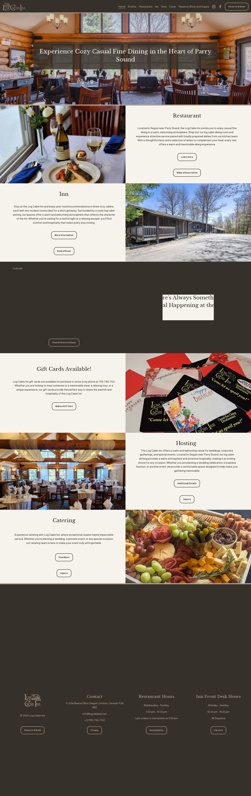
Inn (156, 6)
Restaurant (145, 6)
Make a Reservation (187, 173)
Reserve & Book (236, 6)
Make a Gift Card (64, 406)
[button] (109, 268)
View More (64, 557)
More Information (64, 235)
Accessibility (156, 730)
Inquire (187, 499)
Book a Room (64, 251)
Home (122, 6)
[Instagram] (214, 7)
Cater (172, 6)
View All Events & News (64, 342)
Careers (218, 730)
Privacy (95, 730)
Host (164, 6)
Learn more (187, 157)
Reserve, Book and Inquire (194, 6)
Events (132, 6)
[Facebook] (220, 7)
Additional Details (187, 483)
